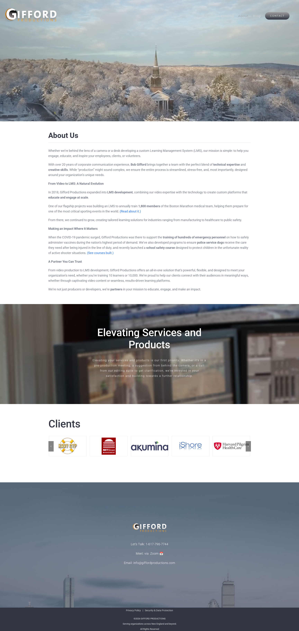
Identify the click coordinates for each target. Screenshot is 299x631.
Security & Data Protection (159, 610)
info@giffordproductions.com (154, 563)
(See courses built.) (100, 253)
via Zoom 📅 (153, 553)
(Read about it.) (130, 211)
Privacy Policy (133, 610)
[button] (51, 446)
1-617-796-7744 (157, 544)
